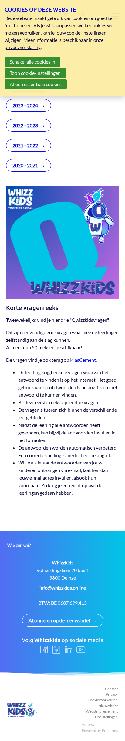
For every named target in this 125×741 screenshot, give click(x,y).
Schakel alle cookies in (32, 62)
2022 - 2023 (25, 125)
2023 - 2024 (25, 105)
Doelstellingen (106, 717)
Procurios (110, 730)
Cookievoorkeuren (103, 700)
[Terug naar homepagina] (22, 710)
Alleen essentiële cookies (36, 84)
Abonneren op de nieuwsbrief (59, 620)
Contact (111, 688)
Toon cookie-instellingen (35, 73)
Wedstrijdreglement (102, 711)
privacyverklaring (23, 47)
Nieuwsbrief (108, 705)
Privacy (112, 694)
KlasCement (83, 360)
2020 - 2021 (25, 165)
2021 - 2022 (25, 145)
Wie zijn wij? (19, 545)
